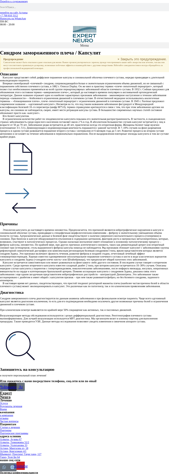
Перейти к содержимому (14, 1)
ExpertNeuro (6, 395)
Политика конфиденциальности (19, 472)
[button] (84, 45)
